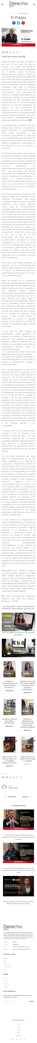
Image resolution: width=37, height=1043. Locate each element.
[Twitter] (12, 1039)
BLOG (18, 1032)
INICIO (18, 1024)
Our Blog (5, 986)
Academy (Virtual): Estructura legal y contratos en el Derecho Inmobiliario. (27, 685)
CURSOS (18, 1030)
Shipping (5, 958)
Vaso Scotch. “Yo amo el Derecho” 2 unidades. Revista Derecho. (9, 760)
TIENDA (18, 1027)
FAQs (4, 961)
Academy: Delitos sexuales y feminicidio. (9, 721)
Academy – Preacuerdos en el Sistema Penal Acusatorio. (9, 684)
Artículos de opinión (23, 13)
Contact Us (6, 983)
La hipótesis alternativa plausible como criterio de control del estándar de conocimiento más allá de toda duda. (18, 870)
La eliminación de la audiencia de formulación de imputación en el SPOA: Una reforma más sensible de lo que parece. (18, 837)
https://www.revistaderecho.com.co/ (21, 949)
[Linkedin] (24, 1039)
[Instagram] (20, 1039)
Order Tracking (6, 964)
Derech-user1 (13, 788)
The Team (5, 981)
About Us (5, 978)
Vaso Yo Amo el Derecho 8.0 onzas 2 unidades (27, 759)
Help (4, 969)
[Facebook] (16, 1039)
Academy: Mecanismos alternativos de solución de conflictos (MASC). (27, 723)
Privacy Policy (6, 966)
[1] (24, 56)
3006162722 (16, 944)
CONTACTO (18, 1035)
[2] (3, 596)
